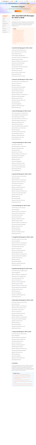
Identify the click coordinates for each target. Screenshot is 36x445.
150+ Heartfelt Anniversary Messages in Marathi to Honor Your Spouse (23, 383)
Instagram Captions (5, 23)
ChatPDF (20, 1)
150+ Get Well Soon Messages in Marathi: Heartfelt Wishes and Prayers (23, 385)
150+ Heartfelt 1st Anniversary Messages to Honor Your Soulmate (22, 375)
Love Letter (4, 21)
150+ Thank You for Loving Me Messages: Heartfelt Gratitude (21, 374)
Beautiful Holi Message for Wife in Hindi (19, 39)
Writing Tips (4, 30)
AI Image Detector (27, 1)
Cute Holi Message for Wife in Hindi (18, 36)
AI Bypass (10, 1)
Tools (29, 1)
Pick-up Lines (4, 28)
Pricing (32, 1)
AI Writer (15, 1)
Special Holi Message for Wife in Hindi (18, 35)
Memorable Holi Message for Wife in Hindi (19, 40)
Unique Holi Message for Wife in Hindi (18, 41)
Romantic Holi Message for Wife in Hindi (19, 31)
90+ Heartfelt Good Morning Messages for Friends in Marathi (21, 379)
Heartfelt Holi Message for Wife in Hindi (19, 30)
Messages (4, 18)
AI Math (25, 1)
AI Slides (22, 1)
